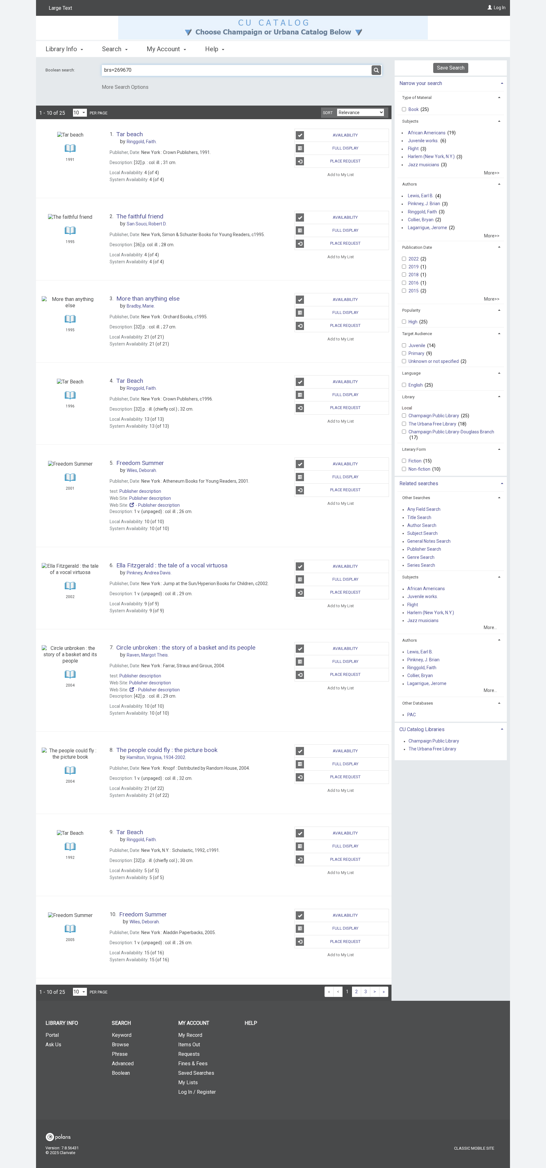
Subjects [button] (410, 121)
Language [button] (411, 373)
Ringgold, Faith (422, 211)
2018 (414, 274)
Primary (417, 353)
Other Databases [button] (417, 703)
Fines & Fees (193, 1064)
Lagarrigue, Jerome (427, 227)
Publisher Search (424, 549)
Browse (120, 1045)
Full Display (345, 148)
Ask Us (53, 1045)
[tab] (451, 83)
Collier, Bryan (421, 219)
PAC (411, 714)
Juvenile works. (423, 140)
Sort (328, 113)
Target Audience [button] (417, 333)
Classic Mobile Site (474, 1148)
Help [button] (212, 49)
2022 (414, 258)
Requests (189, 1054)
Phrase (120, 1054)
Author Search (421, 525)
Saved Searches (196, 1073)
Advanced (123, 1064)
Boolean (121, 1073)
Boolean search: (61, 70)
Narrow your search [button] (420, 83)
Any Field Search (423, 509)
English (416, 385)
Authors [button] (409, 184)
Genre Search (420, 557)
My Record (190, 1035)
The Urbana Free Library (433, 423)
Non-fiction (420, 469)
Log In (500, 7)
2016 (414, 282)
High (413, 321)
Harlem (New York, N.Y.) (431, 156)
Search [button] (112, 49)
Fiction (415, 460)
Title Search (419, 517)
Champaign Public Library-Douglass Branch (451, 431)
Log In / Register (197, 1092)
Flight (413, 148)
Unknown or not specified (434, 361)
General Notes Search (429, 541)
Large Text (60, 8)
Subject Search (422, 533)
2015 (414, 290)
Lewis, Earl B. (421, 196)
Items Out (189, 1045)
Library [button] (408, 396)
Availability (345, 135)
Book (414, 109)
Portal (52, 1035)
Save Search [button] (450, 68)
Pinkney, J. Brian (424, 203)
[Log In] (490, 7)
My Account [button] (164, 49)
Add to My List (340, 174)
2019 (414, 266)
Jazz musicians (423, 164)
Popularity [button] (411, 310)
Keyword (121, 1035)
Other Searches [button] (416, 497)
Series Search (421, 565)
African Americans (427, 132)
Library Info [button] (62, 49)
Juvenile (417, 345)
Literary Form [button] (414, 449)
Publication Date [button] (417, 247)
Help (251, 1023)
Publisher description (140, 491)
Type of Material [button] (417, 97)
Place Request (345, 161)
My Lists (188, 1082)
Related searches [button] (418, 483)
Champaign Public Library (434, 415)
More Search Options (125, 87)
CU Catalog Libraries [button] (422, 729)
